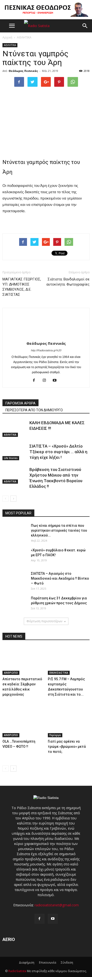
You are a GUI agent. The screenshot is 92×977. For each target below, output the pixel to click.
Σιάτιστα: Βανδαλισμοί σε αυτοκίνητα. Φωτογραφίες (68, 282)
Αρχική (7, 37)
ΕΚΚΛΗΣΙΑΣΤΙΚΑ (58, 672)
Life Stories (11, 458)
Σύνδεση (67, 962)
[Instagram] (46, 380)
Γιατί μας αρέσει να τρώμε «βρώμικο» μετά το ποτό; (67, 746)
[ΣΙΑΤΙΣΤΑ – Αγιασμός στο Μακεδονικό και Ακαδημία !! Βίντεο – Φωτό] (14, 579)
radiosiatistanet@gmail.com (57, 905)
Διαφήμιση (26, 962)
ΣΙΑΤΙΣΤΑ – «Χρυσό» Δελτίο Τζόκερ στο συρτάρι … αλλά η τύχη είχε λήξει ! (58, 452)
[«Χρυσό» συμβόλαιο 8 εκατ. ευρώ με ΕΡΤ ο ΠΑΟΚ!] (14, 556)
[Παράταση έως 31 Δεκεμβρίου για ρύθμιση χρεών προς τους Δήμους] (14, 604)
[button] (85, 25)
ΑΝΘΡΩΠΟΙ (11, 672)
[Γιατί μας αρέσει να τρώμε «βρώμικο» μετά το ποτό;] (69, 723)
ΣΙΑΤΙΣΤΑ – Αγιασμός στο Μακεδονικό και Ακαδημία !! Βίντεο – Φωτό (60, 578)
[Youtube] (56, 380)
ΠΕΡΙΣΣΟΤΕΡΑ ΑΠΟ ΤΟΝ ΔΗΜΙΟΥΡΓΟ (34, 410)
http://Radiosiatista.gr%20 (46, 350)
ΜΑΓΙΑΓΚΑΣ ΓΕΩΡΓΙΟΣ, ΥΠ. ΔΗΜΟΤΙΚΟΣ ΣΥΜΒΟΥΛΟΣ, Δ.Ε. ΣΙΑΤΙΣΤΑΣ (21, 287)
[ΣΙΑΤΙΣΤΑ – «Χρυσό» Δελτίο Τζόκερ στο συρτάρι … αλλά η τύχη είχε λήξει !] (14, 451)
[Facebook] (36, 380)
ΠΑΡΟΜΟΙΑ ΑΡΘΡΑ (20, 403)
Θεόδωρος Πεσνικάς (23, 71)
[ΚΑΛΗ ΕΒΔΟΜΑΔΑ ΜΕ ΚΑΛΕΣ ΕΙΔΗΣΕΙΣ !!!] (14, 428)
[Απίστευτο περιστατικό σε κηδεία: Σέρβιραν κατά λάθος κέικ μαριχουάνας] (23, 660)
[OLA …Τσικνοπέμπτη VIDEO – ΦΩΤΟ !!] (23, 723)
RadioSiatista (17, 971)
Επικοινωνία (47, 962)
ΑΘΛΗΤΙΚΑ (10, 45)
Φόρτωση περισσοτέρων (44, 621)
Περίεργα (55, 735)
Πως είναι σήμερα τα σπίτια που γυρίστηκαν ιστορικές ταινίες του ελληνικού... (59, 530)
